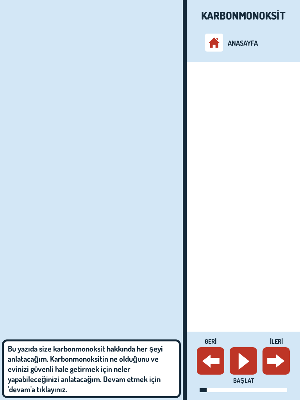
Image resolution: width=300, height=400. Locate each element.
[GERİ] (210, 361)
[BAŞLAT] (243, 361)
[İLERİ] (276, 361)
